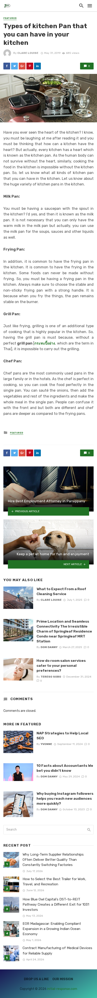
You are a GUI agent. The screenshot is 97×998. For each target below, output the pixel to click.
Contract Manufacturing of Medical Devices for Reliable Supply (57, 950)
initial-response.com (62, 989)
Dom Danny (49, 647)
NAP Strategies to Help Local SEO (62, 735)
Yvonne (46, 744)
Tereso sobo (51, 676)
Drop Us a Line (36, 979)
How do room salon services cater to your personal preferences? (61, 665)
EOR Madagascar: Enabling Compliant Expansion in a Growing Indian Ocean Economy (52, 929)
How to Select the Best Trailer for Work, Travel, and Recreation (54, 881)
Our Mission (62, 979)
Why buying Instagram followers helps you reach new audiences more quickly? (65, 798)
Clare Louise (27, 53)
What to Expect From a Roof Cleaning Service (61, 591)
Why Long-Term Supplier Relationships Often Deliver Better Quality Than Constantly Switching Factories (53, 859)
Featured (10, 18)
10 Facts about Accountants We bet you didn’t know (65, 768)
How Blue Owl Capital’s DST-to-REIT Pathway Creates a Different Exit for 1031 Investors (56, 904)
